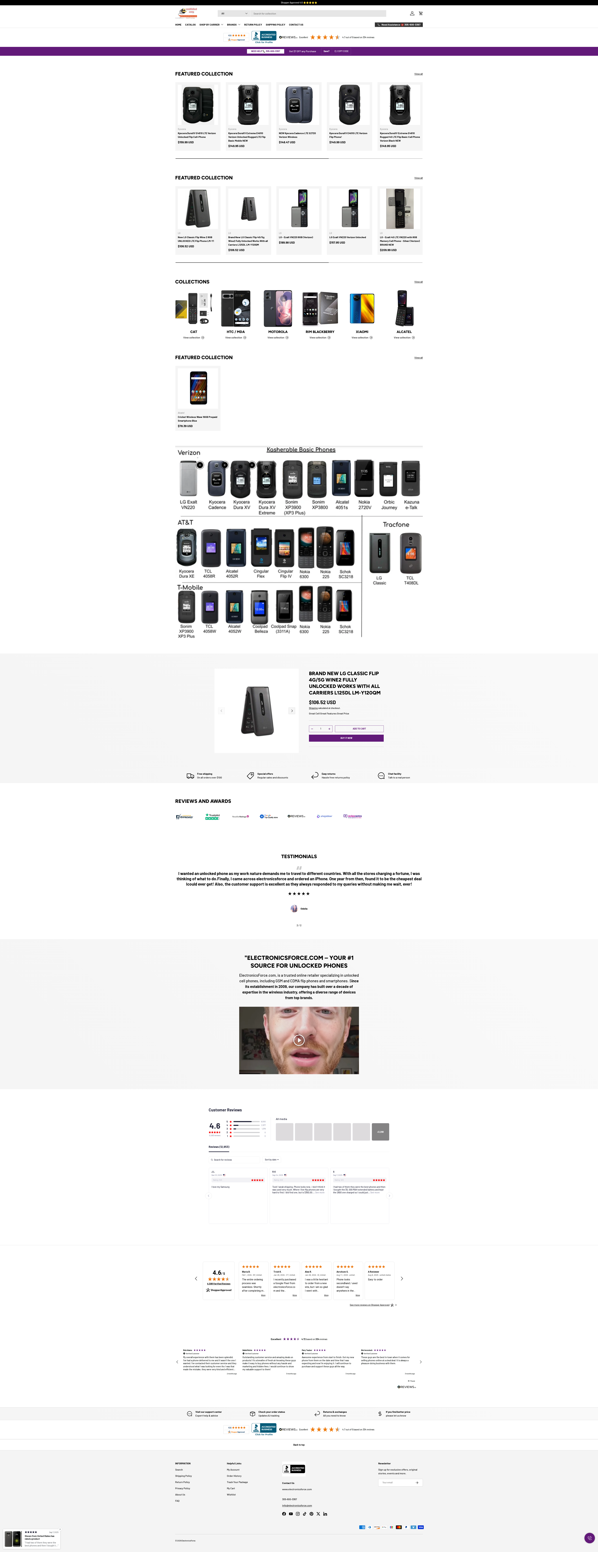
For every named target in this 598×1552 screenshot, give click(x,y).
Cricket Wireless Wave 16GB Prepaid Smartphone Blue (197, 418)
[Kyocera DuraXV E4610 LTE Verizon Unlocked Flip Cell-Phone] (198, 105)
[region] (299, 1362)
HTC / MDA (236, 332)
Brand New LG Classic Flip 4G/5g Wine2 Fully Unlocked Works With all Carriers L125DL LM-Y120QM (248, 241)
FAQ (177, 1500)
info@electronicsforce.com (297, 1505)
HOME (178, 24)
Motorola (278, 332)
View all (418, 73)
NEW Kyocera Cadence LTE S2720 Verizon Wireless (297, 135)
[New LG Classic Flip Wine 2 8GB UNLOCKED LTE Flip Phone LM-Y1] (198, 209)
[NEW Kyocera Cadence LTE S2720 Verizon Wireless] (299, 105)
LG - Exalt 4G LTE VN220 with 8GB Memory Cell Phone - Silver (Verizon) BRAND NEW (400, 241)
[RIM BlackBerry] (320, 308)
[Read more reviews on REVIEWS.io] (406, 1387)
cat (193, 332)
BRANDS (232, 24)
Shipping (313, 708)
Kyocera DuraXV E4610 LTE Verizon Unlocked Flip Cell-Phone (197, 135)
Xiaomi (362, 332)
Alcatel (404, 332)
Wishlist (231, 1494)
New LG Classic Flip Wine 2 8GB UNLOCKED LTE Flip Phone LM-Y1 (196, 239)
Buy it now (346, 738)
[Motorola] (278, 308)
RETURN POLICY (253, 24)
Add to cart (359, 728)
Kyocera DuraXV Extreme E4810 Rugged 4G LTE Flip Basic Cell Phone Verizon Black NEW (400, 137)
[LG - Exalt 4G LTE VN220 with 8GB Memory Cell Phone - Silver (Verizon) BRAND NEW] (400, 209)
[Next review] (402, 1279)
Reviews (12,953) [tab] (219, 1146)
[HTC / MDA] (235, 308)
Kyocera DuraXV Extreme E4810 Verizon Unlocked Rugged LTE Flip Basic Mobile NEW (247, 137)
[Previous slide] (208, 1196)
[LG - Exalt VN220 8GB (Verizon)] (299, 209)
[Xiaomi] (362, 308)
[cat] (193, 308)
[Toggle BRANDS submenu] (239, 24)
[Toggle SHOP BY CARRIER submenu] (222, 24)
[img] (219, 1279)
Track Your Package (237, 1482)
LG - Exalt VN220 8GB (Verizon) (296, 237)
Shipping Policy (183, 1475)
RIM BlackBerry (320, 332)
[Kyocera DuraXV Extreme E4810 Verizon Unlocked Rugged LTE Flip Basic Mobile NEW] (248, 105)
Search (179, 1469)
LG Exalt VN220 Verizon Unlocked (347, 237)
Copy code (343, 51)
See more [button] (259, 1192)
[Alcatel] (404, 308)
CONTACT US (296, 24)
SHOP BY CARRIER (209, 24)
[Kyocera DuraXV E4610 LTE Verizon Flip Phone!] (349, 105)
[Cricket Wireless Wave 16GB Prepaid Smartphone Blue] (198, 388)
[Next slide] (389, 1196)
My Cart (231, 1488)
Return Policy (182, 1482)
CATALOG (190, 24)
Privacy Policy (182, 1488)
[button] (421, 13)
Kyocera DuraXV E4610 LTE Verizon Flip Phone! (348, 135)
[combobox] (302, 13)
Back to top (299, 1444)
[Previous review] (196, 1279)
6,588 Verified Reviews (218, 1283)
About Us (180, 1494)
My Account (233, 1469)
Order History (234, 1475)
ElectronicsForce (188, 1541)
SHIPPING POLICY (275, 24)
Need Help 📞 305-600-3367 (265, 51)
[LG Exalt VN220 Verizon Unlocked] (349, 209)
